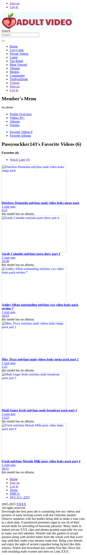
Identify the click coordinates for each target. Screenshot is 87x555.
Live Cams (17, 50)
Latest (13, 57)
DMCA (15, 493)
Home (14, 46)
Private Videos (19, 53)
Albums (15, 68)
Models (14, 72)
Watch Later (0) (20, 159)
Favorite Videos (21, 132)
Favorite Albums (20, 135)
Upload (14, 83)
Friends (14, 125)
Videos (17, 117)
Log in (14, 7)
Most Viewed (18, 64)
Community (17, 75)
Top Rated (16, 61)
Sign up (15, 3)
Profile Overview (21, 114)
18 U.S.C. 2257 (20, 497)
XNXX (21, 504)
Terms (14, 490)
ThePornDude (19, 79)
